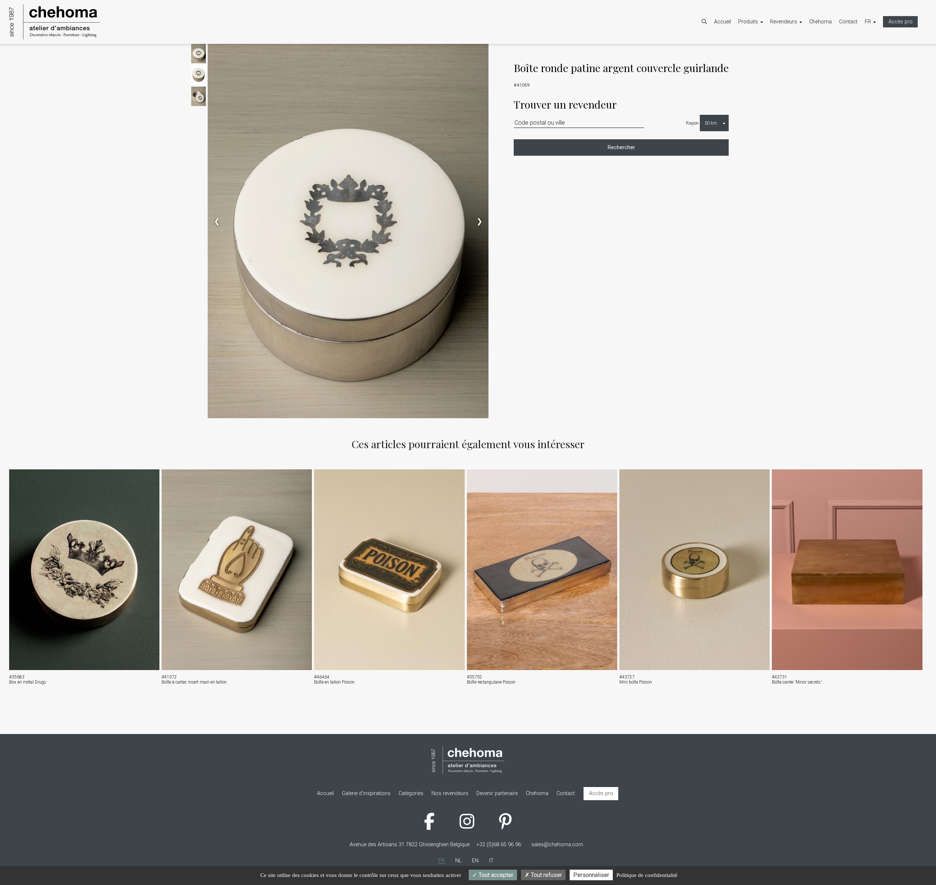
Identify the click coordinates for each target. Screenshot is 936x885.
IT (874, 72)
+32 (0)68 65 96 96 (498, 844)
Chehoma (820, 22)
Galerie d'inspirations (770, 72)
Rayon (692, 123)
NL (875, 53)
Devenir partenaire (798, 53)
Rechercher (621, 147)
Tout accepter (495, 874)
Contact (848, 22)
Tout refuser (545, 874)
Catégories (758, 53)
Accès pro (900, 22)
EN (875, 63)
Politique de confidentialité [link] (647, 875)
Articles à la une (764, 63)
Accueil (722, 22)
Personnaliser (591, 874)
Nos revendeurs (795, 63)
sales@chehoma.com (557, 844)
